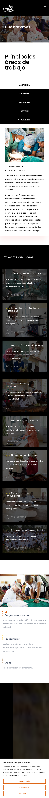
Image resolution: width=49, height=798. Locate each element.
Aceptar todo (24, 781)
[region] (24, 778)
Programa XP (12, 639)
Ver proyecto (18, 332)
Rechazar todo (25, 794)
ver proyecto (18, 295)
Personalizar (24, 787)
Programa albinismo (17, 615)
